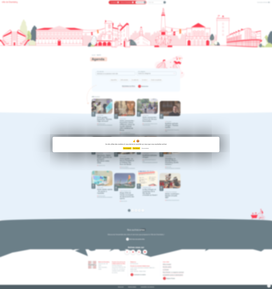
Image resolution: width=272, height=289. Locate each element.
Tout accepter (127, 148)
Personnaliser (145, 148)
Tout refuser (136, 148)
